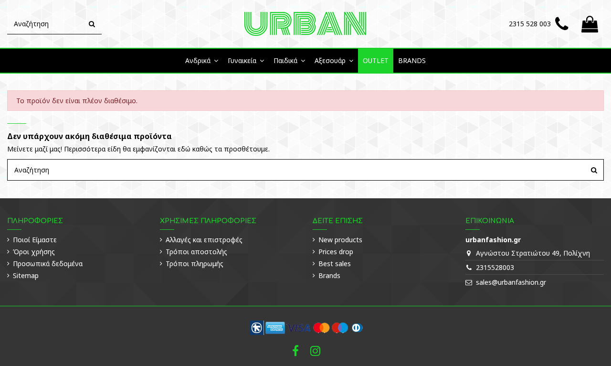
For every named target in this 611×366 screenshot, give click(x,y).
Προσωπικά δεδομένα (48, 263)
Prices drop (335, 251)
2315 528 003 (530, 23)
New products (340, 239)
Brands (329, 275)
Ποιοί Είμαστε (35, 239)
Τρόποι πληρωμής (194, 263)
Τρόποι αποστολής (196, 251)
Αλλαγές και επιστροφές (204, 239)
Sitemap (26, 275)
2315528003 (495, 267)
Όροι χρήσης (34, 251)
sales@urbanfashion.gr (511, 282)
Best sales (334, 263)
